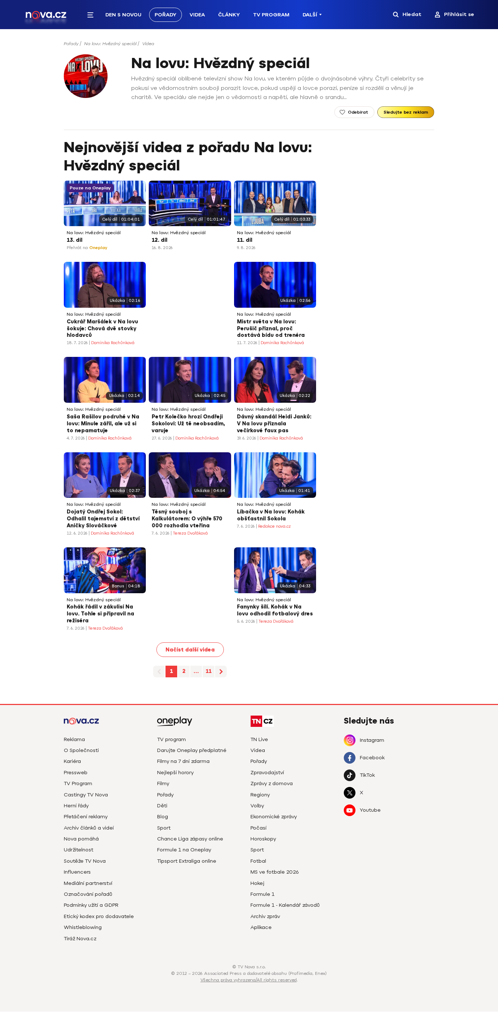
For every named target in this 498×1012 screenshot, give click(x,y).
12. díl (159, 240)
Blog (162, 817)
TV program (171, 739)
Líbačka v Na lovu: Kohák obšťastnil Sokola (271, 515)
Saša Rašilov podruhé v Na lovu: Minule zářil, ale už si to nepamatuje (103, 423)
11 (208, 671)
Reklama (74, 739)
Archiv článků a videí (89, 828)
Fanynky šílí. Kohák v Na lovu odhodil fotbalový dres (275, 610)
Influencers (77, 872)
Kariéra (72, 761)
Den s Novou (123, 15)
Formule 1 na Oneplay (184, 850)
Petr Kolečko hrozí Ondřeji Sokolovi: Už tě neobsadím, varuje (188, 423)
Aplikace (261, 927)
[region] (249, 46)
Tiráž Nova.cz (80, 939)
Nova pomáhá (81, 839)
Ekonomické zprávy (273, 817)
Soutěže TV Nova (85, 861)
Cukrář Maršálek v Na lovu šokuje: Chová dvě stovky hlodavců (102, 328)
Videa (197, 15)
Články (229, 15)
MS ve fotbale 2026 (274, 872)
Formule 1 (262, 894)
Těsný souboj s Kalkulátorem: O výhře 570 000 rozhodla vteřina (187, 518)
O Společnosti (81, 750)
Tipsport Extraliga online (186, 861)
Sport (164, 828)
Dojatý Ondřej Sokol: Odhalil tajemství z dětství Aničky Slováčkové (103, 518)
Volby (257, 806)
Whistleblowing (83, 927)
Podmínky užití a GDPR (91, 905)
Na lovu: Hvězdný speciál (110, 43)
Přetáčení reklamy (86, 817)
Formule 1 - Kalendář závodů (285, 905)
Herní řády (76, 806)
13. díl (74, 240)
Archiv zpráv (265, 916)
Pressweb (75, 772)
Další (310, 15)
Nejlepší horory (175, 772)
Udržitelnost (78, 850)
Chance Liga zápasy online (190, 839)
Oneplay (98, 247)
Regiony (260, 795)
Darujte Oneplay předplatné (191, 750)
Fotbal (258, 861)
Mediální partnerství (88, 883)
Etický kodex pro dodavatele (99, 916)
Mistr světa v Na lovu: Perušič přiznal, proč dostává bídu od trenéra (271, 328)
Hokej (257, 883)
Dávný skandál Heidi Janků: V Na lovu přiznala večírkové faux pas (274, 423)
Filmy (163, 783)
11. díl (244, 240)
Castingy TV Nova (86, 795)
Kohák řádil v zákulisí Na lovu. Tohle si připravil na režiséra (100, 613)
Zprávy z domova (271, 783)
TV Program (271, 15)
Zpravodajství (267, 772)
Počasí (258, 828)
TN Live (259, 739)
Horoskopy (263, 839)
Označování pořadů (88, 894)
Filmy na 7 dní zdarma (183, 761)
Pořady (165, 15)
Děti (162, 806)
